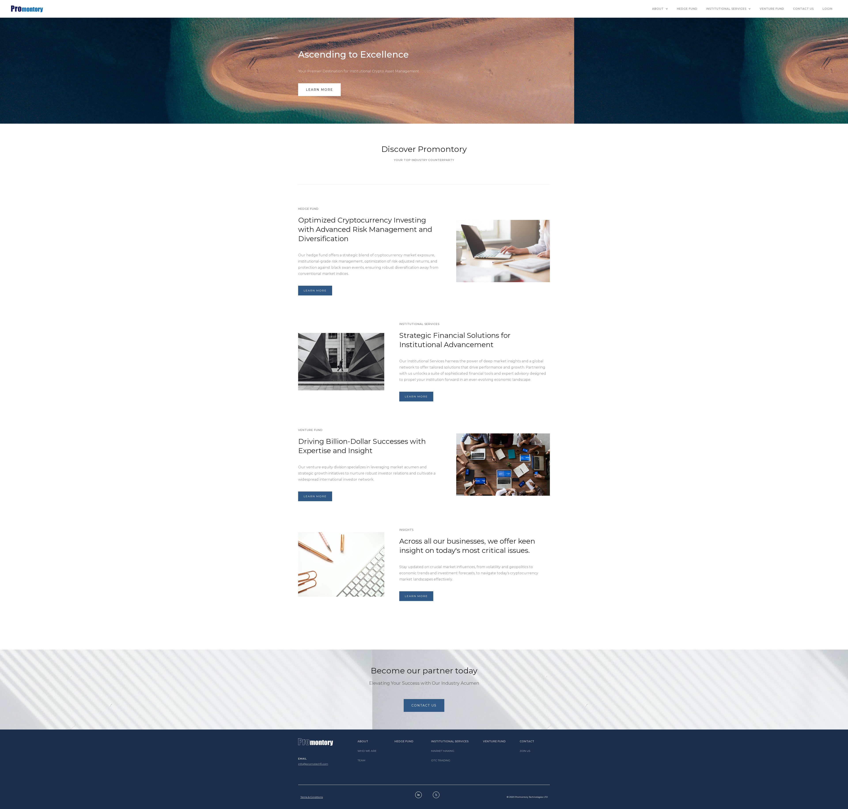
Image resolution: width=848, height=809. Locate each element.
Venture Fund (772, 8)
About (363, 741)
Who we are (367, 750)
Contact (527, 741)
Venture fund (494, 741)
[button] (660, 9)
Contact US (803, 8)
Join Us (525, 750)
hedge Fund (687, 8)
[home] (27, 9)
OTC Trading (440, 760)
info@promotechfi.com (313, 764)
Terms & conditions (311, 797)
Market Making (442, 750)
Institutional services (450, 741)
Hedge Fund (403, 741)
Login (828, 8)
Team (361, 760)
